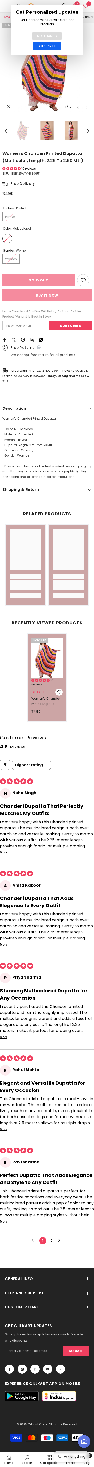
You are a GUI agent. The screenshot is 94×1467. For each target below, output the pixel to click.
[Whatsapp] (41, 339)
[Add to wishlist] (83, 280)
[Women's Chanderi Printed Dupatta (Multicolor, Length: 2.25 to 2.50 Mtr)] (47, 658)
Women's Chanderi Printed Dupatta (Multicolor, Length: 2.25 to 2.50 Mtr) (46, 701)
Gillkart (38, 692)
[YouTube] (47, 1369)
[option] (47, 67)
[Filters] (5, 765)
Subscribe (70, 325)
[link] (25, 585)
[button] (78, 107)
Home (6, 17)
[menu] (5, 6)
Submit (76, 1350)
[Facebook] (4, 339)
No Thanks (47, 36)
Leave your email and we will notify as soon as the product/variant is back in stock (41, 314)
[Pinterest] (23, 339)
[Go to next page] (60, 1240)
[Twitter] (14, 339)
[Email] (32, 339)
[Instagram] (22, 1369)
